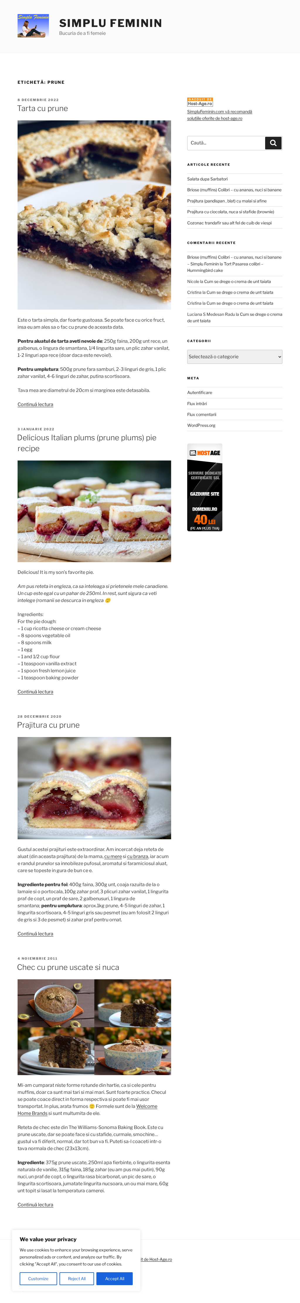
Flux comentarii (201, 414)
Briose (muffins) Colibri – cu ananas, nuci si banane (234, 189)
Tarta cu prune (42, 108)
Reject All (77, 1278)
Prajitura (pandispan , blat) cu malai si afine (227, 200)
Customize (38, 1278)
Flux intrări (197, 403)
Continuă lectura (35, 404)
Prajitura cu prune (48, 724)
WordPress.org (201, 425)
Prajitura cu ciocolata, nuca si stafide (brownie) (230, 211)
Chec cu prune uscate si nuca (68, 967)
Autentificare (199, 392)
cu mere (113, 856)
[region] (76, 1260)
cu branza (137, 856)
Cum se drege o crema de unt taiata (237, 281)
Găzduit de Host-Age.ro (150, 1259)
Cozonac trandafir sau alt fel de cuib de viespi (229, 222)
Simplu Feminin (111, 23)
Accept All (114, 1278)
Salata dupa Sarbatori (207, 178)
